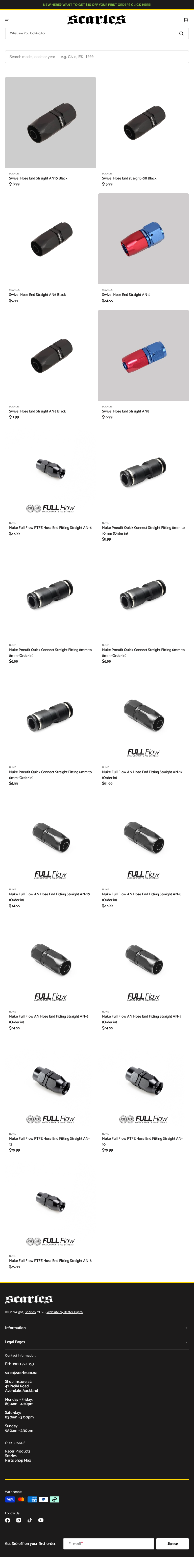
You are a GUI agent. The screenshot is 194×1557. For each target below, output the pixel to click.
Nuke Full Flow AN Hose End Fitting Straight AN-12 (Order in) (142, 775)
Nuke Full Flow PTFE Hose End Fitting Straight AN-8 (50, 1261)
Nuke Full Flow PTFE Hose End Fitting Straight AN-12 (49, 1141)
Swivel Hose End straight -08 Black (129, 178)
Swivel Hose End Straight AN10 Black (38, 178)
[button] (7, 19)
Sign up (172, 1543)
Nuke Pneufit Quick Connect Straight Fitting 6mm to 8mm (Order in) (143, 653)
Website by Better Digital (64, 1312)
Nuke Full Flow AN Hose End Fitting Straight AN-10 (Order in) (49, 897)
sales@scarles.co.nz (21, 1372)
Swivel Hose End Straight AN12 (126, 295)
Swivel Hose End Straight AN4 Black (37, 411)
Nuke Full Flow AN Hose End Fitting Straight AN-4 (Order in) (141, 1019)
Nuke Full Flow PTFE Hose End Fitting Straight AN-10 (142, 1141)
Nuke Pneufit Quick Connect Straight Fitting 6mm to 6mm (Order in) (50, 775)
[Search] (182, 33)
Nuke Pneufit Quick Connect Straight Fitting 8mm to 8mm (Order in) (50, 653)
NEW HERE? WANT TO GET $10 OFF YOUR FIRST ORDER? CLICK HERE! (97, 5)
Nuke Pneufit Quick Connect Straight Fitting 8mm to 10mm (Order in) (143, 530)
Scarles (30, 1312)
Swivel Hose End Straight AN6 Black (37, 295)
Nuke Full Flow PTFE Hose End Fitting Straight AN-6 (50, 528)
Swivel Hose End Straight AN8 (125, 411)
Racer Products (18, 1451)
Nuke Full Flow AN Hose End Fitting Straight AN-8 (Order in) (141, 897)
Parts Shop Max (18, 1460)
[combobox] (97, 33)
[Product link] (50, 134)
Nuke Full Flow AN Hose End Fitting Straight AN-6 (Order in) (48, 1019)
